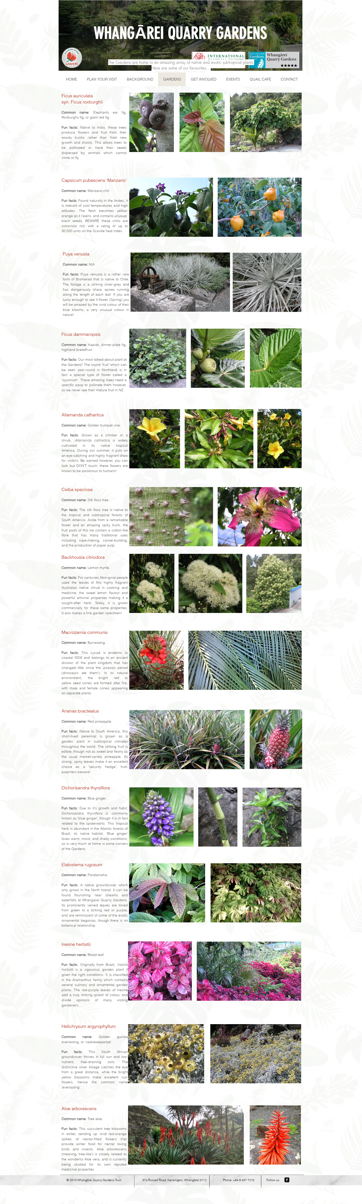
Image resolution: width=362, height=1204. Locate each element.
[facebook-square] (286, 1179)
